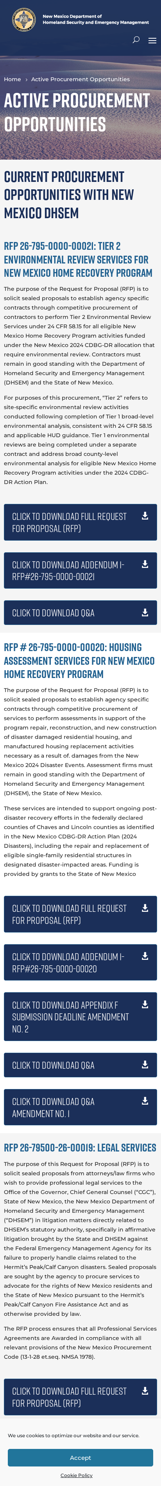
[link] (80, 29)
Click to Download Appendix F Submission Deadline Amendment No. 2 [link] (70, 1017)
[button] (152, 40)
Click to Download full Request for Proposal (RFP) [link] (69, 522)
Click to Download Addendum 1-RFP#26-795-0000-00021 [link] (68, 570)
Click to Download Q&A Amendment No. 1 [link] (53, 1107)
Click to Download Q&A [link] (53, 613)
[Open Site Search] (136, 40)
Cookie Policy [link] (77, 1475)
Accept (80, 1457)
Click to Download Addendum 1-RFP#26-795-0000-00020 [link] (68, 962)
